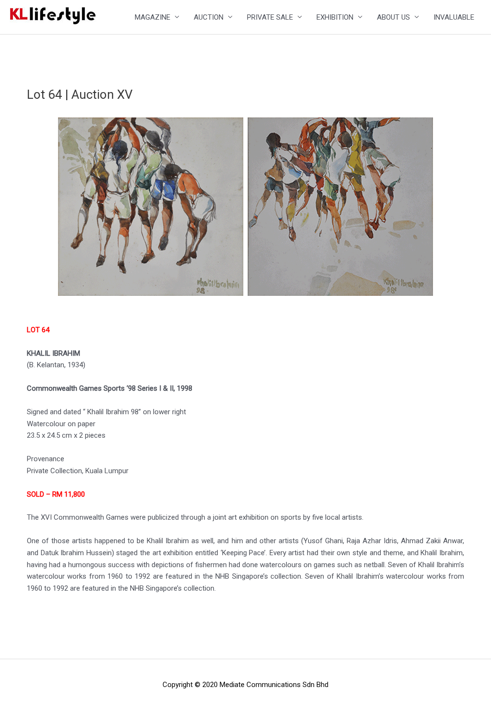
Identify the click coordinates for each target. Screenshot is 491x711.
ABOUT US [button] (393, 17)
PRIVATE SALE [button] (270, 17)
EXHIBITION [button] (334, 17)
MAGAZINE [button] (152, 17)
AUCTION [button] (208, 17)
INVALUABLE (453, 17)
